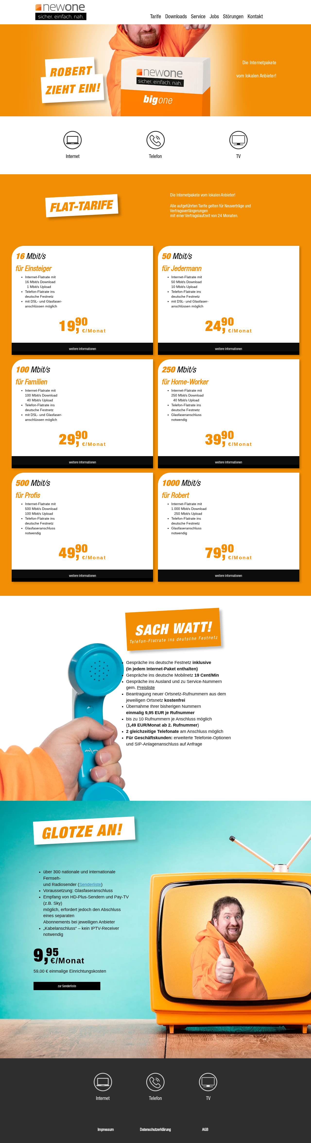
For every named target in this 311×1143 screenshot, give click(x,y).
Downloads (176, 16)
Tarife (155, 16)
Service (198, 16)
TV (238, 156)
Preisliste (146, 687)
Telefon (155, 156)
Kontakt (255, 16)
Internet (72, 156)
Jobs (214, 16)
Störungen (233, 16)
